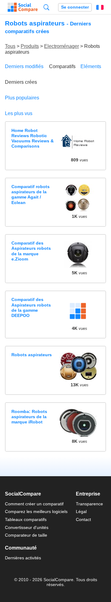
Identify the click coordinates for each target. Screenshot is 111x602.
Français (100, 7)
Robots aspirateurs (31, 354)
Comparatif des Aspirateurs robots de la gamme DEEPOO (31, 307)
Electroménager (61, 46)
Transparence (89, 503)
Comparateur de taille (26, 535)
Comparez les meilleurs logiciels (36, 511)
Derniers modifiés (24, 66)
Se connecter (75, 7)
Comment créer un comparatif (34, 503)
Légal (81, 511)
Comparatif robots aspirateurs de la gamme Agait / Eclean (30, 194)
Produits (30, 46)
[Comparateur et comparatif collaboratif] (22, 7)
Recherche (46, 7)
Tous (10, 46)
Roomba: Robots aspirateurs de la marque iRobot (29, 417)
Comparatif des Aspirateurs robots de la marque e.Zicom (31, 251)
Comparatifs (62, 66)
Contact (83, 519)
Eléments (90, 66)
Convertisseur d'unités (26, 527)
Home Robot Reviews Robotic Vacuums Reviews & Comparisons (32, 138)
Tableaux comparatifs (26, 519)
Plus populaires (22, 97)
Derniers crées (21, 82)
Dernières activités (23, 557)
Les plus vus (18, 113)
